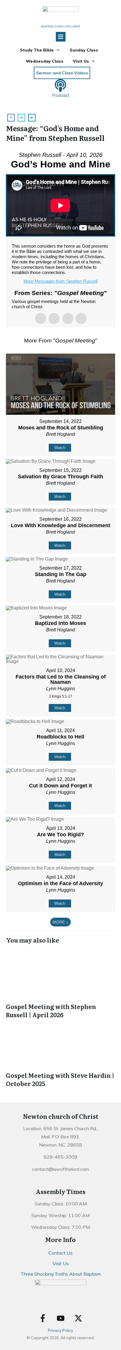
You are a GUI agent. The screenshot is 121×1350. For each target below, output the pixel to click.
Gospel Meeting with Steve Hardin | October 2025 (60, 1053)
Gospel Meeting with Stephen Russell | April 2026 (60, 984)
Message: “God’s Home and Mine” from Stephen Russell (55, 133)
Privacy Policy (60, 1330)
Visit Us (61, 1263)
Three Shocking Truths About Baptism (61, 1274)
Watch (59, 448)
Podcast (60, 95)
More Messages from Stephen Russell (60, 281)
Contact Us (60, 1253)
